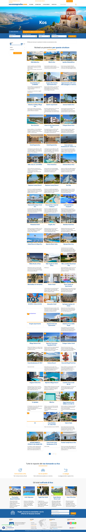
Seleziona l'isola (12, 34)
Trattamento (53, 34)
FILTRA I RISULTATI (18, 53)
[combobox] (14, 36)
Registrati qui (55, 528)
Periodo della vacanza (26, 34)
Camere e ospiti (42, 34)
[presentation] (10, 497)
